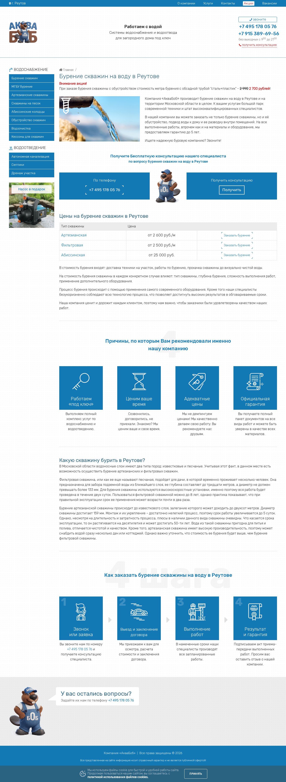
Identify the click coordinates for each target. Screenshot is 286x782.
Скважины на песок (26, 103)
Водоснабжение (30, 70)
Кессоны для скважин (28, 137)
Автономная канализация (30, 156)
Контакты (228, 3)
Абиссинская (73, 255)
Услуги (208, 3)
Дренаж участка (23, 173)
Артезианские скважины (30, 95)
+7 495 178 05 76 (258, 26)
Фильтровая (72, 245)
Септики (18, 165)
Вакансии (269, 3)
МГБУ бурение (22, 86)
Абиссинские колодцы (28, 112)
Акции (248, 3)
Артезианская (74, 235)
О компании (186, 3)
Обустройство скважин (29, 120)
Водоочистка (21, 128)
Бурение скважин (25, 78)
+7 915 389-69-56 (258, 33)
